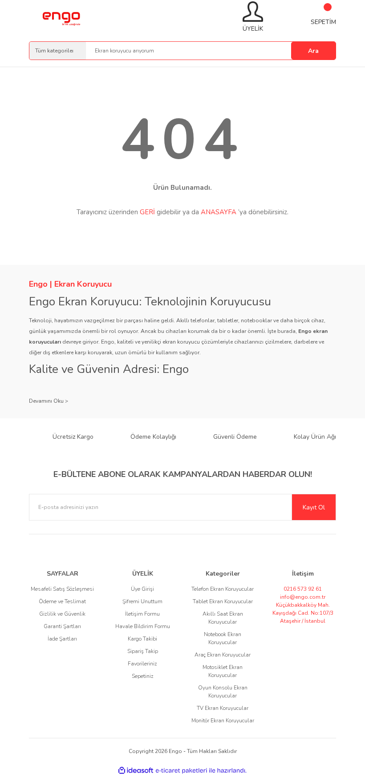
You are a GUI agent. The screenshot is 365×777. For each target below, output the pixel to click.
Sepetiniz (143, 676)
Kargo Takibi (142, 638)
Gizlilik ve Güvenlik (62, 613)
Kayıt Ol (314, 507)
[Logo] (61, 17)
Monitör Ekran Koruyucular (222, 720)
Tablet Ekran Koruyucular (223, 601)
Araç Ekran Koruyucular (223, 654)
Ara (313, 51)
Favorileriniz (142, 663)
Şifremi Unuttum (142, 601)
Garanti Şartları (62, 626)
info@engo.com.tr (302, 597)
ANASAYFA (218, 212)
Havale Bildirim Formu (142, 626)
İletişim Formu (142, 613)
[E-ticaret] (181, 771)
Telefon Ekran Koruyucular (222, 589)
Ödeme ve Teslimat (62, 601)
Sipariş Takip (142, 651)
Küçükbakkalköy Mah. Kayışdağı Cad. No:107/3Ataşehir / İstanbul (302, 613)
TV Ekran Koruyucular (222, 708)
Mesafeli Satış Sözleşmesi (62, 589)
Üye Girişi (142, 589)
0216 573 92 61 (303, 589)
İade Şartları (62, 638)
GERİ (147, 212)
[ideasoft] (136, 770)
